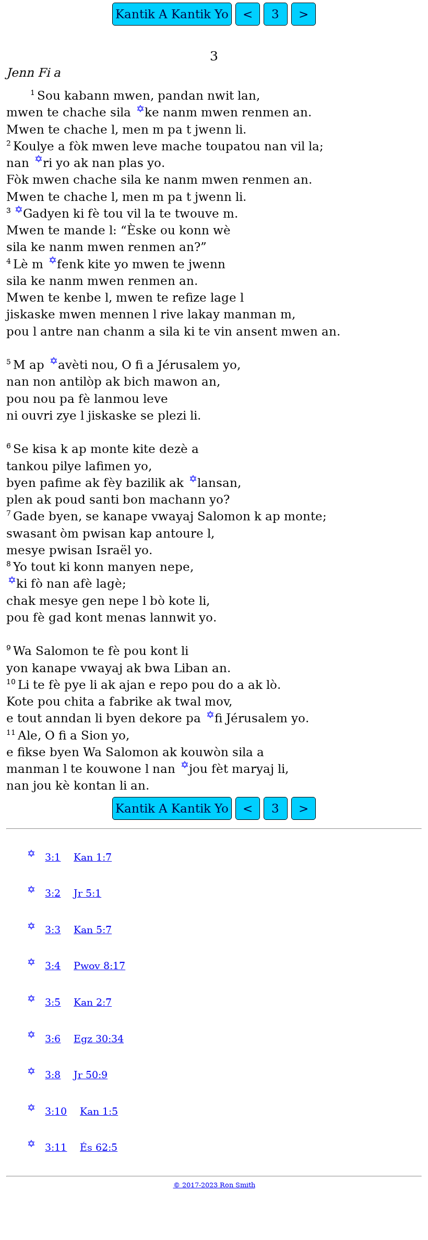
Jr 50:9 (91, 1074)
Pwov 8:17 (99, 965)
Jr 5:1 (87, 893)
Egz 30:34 (99, 1038)
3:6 (53, 1038)
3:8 (53, 1074)
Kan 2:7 (93, 1002)
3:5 (53, 1002)
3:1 (53, 857)
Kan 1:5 (99, 1111)
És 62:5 (98, 1147)
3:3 (53, 929)
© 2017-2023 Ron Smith (214, 1185)
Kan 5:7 (93, 929)
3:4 (53, 965)
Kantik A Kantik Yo (172, 14)
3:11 (56, 1147)
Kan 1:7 (93, 857)
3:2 (53, 893)
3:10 (56, 1111)
